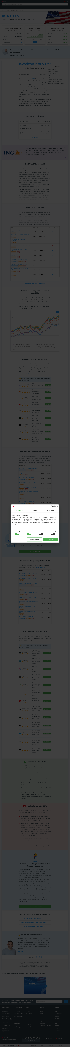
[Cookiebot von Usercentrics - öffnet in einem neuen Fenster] (52, 506)
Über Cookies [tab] (50, 510)
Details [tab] (35, 510)
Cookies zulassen (50, 539)
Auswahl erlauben (34, 539)
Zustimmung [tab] (19, 510)
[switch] (29, 534)
